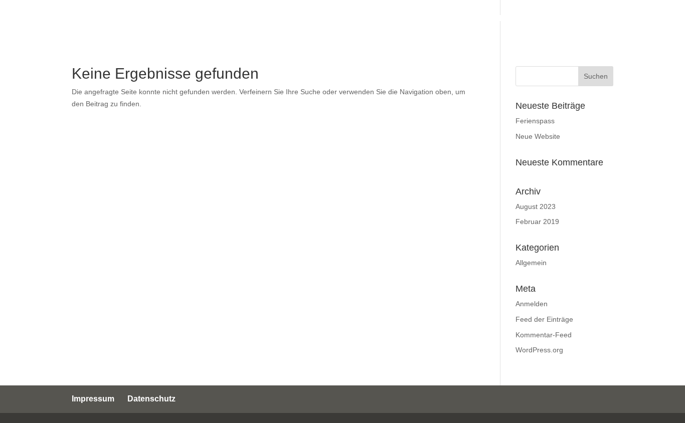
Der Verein (294, 19)
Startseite (238, 19)
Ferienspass (535, 121)
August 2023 (536, 206)
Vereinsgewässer (449, 19)
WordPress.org (539, 350)
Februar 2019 (537, 222)
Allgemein (531, 263)
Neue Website (538, 136)
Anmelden (532, 304)
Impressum (93, 398)
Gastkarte (592, 19)
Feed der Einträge (544, 319)
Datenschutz (151, 398)
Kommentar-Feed (544, 335)
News (388, 19)
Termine (347, 19)
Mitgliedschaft (529, 19)
